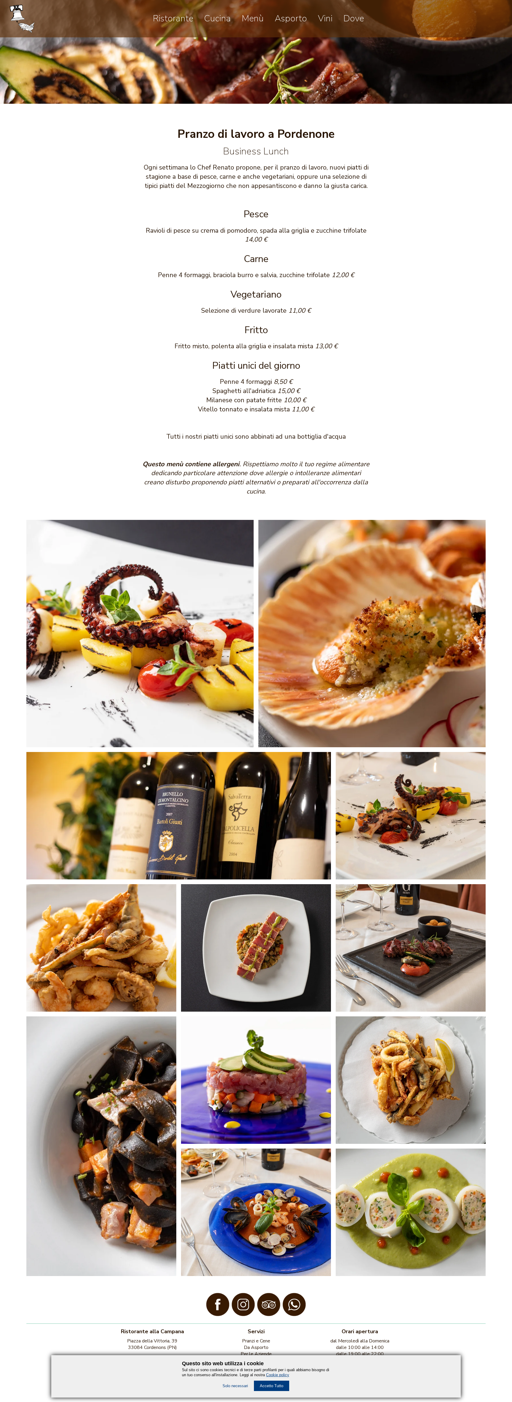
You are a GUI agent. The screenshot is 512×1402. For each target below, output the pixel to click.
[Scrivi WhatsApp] (294, 1314)
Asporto (291, 18)
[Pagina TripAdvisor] (269, 1314)
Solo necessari (235, 1386)
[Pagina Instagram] (243, 1314)
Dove (353, 18)
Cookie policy (277, 1375)
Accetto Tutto (271, 1386)
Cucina (217, 18)
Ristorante (173, 18)
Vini (325, 18)
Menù (253, 18)
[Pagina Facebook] (218, 1314)
